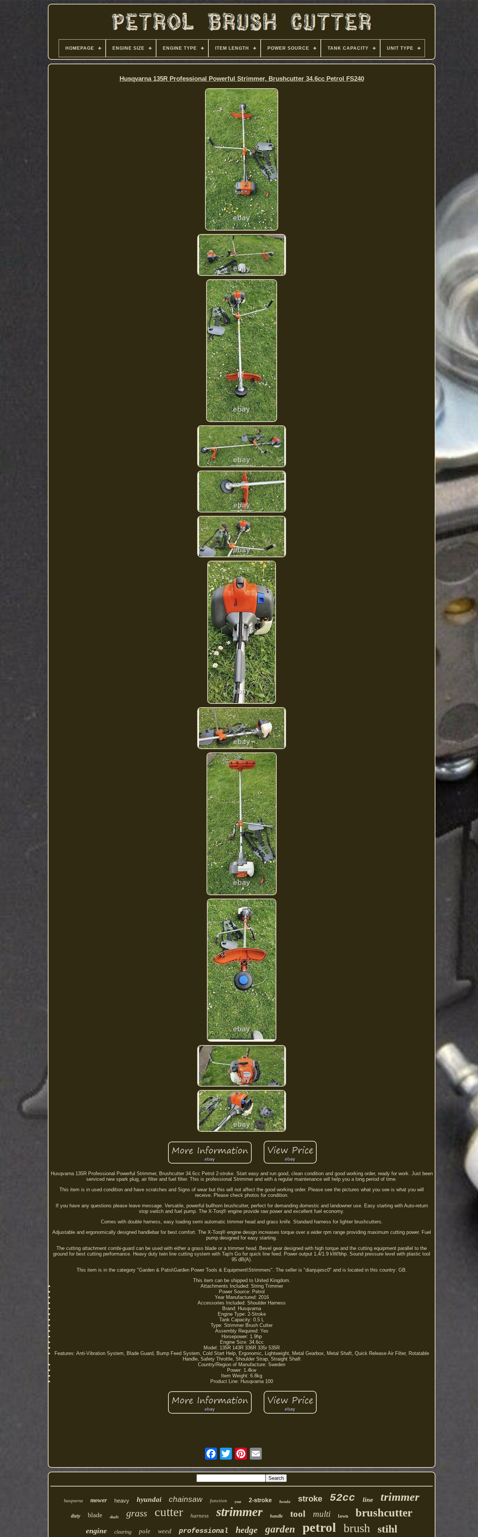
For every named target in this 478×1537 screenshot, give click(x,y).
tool (297, 1514)
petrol (319, 1527)
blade (95, 1515)
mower (98, 1500)
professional (203, 1531)
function (218, 1500)
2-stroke (260, 1500)
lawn (343, 1516)
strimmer (239, 1512)
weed (164, 1531)
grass (136, 1513)
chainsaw (185, 1499)
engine (96, 1531)
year (238, 1502)
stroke (310, 1498)
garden (280, 1529)
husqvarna (73, 1500)
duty (75, 1516)
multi (321, 1514)
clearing (122, 1532)
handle (276, 1516)
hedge (247, 1530)
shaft (114, 1517)
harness (199, 1516)
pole (144, 1531)
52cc (342, 1498)
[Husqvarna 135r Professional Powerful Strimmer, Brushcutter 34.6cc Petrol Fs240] (242, 160)
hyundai (149, 1499)
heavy (121, 1500)
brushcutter (384, 1512)
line (368, 1499)
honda (285, 1501)
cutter (169, 1512)
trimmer (400, 1496)
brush (357, 1528)
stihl (387, 1529)
